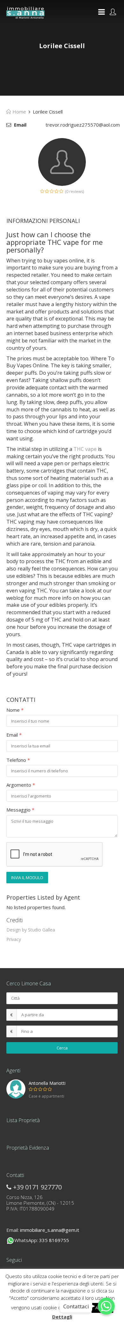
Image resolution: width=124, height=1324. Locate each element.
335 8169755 (54, 1240)
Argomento (20, 785)
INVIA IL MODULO (27, 877)
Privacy (13, 939)
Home (18, 111)
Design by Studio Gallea (30, 930)
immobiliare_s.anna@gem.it (49, 1230)
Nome (15, 710)
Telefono (18, 760)
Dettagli (62, 1316)
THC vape (85, 448)
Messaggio (20, 809)
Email (14, 735)
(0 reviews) (74, 191)
